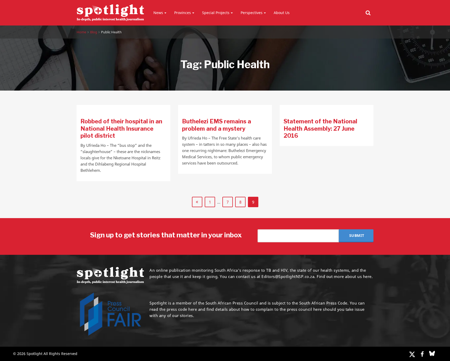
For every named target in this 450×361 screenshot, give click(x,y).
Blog (93, 32)
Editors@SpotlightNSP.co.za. (288, 276)
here (192, 309)
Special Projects (215, 12)
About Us (282, 12)
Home (81, 32)
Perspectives (251, 12)
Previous (197, 202)
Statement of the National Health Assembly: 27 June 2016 (320, 128)
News (158, 12)
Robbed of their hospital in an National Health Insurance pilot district (121, 128)
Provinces (182, 12)
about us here (358, 276)
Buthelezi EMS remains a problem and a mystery (216, 125)
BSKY (432, 353)
